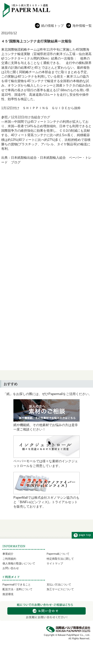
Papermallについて (58, 553)
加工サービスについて (60, 589)
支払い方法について (59, 584)
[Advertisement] (46, 219)
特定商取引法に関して (60, 558)
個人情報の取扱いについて (18, 563)
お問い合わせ (10, 568)
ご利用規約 (9, 558)
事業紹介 (7, 553)
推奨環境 (7, 594)
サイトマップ (55, 563)
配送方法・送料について (17, 589)
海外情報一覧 (82, 26)
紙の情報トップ (52, 26)
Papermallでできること (16, 584)
